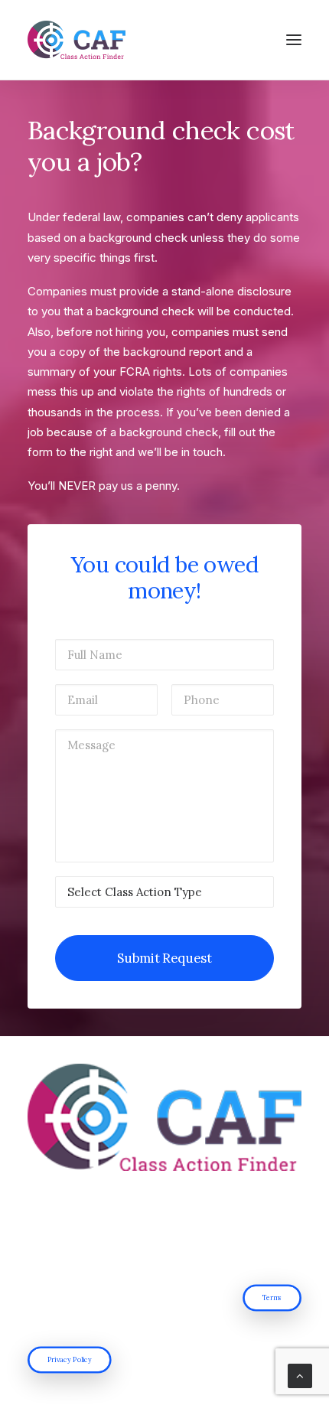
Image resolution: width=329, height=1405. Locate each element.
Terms (272, 1297)
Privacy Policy (69, 1359)
